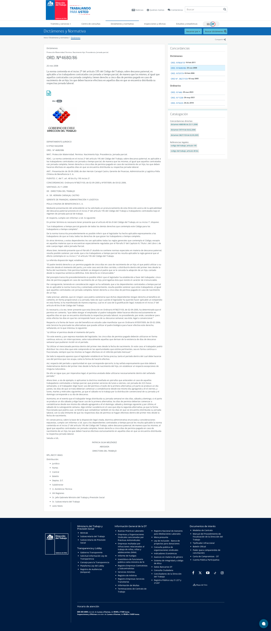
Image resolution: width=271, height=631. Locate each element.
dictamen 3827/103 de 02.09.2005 (184, 135)
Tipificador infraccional (204, 543)
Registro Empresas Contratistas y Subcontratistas (132, 567)
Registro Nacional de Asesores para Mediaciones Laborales (168, 532)
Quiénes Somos (156, 10)
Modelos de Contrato (203, 530)
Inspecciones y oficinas (155, 23)
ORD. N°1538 (177, 97)
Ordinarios (175, 85)
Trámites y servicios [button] (60, 23)
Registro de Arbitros (127, 575)
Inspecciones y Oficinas (87, 614)
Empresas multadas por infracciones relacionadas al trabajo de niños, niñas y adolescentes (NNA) (131, 548)
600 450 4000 (82, 612)
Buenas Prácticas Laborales (131, 531)
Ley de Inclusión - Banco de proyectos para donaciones (167, 542)
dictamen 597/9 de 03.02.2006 (183, 130)
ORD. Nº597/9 (177, 73)
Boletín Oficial (199, 546)
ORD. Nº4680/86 (178, 68)
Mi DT (211, 24)
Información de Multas (128, 585)
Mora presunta (161, 537)
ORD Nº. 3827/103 (179, 78)
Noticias (139, 10)
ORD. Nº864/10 (178, 62)
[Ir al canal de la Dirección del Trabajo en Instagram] (222, 573)
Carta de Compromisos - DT (206, 556)
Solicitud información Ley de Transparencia (93, 557)
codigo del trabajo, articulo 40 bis (184, 151)
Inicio (46, 37)
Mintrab (84, 532)
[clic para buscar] (224, 9)
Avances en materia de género (168, 557)
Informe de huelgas (127, 555)
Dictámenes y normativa (122, 23)
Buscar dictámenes (214, 31)
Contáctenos (177, 10)
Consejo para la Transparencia (94, 562)
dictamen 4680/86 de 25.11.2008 (184, 124)
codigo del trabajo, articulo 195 (183, 145)
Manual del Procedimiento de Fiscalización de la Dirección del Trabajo (208, 536)
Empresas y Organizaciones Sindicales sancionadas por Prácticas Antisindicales (131, 537)
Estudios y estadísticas (186, 23)
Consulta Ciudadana (163, 570)
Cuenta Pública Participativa (206, 559)
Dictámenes (75, 37)
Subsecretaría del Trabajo (92, 536)
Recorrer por (192, 31)
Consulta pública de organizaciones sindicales (166, 548)
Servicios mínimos (126, 572)
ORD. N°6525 (177, 103)
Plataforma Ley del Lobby (92, 565)
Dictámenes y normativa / (59, 37)
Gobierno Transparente (91, 552)
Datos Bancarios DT (163, 567)
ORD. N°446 (176, 92)
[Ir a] (104, 94)
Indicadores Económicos (165, 553)
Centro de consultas (90, 23)
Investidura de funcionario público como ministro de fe (131, 560)
